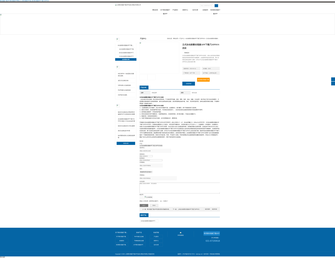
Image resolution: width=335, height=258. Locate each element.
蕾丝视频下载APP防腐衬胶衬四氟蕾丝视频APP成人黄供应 (163, 209)
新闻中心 (185, 10)
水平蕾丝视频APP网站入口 (139, 244)
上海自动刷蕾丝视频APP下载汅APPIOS (188, 209)
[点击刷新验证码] (148, 197)
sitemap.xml (199, 254)
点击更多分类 (125, 59)
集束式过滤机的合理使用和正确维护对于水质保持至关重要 (126, 113)
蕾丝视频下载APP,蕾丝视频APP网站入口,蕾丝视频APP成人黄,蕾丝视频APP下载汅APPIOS (24, 0)
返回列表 (214, 209)
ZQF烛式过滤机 (122, 95)
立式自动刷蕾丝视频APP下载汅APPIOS (127, 56)
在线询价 (188, 83)
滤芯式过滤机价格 (123, 80)
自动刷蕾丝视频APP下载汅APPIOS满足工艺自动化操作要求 (126, 120)
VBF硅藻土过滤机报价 (124, 85)
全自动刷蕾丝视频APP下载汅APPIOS (127, 49)
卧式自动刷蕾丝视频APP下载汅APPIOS (127, 52)
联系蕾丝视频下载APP (215, 11)
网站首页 (155, 10)
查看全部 (126, 143)
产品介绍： (144, 87)
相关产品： (144, 215)
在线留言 (205, 10)
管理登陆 (217, 254)
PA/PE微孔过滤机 (139, 236)
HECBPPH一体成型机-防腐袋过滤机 (126, 74)
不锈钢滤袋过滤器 (139, 240)
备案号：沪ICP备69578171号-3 (186, 254)
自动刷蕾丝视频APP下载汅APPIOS (126, 45)
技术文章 (195, 10)
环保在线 (212, 254)
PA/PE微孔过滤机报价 (124, 90)
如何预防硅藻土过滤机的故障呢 (126, 136)
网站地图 (2, 257)
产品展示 (175, 10)
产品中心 (181, 38)
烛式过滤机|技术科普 (124, 130)
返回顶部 (207, 209)
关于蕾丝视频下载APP (165, 11)
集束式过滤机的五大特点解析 (126, 126)
